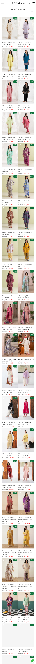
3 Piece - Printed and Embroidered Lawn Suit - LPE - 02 (9, 586)
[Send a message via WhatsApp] (33, 661)
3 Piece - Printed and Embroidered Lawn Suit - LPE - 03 (25, 552)
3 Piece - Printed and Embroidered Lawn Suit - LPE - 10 (9, 519)
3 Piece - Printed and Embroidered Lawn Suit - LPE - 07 (9, 552)
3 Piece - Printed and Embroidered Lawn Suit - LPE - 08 (25, 519)
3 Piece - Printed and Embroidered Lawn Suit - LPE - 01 (25, 586)
